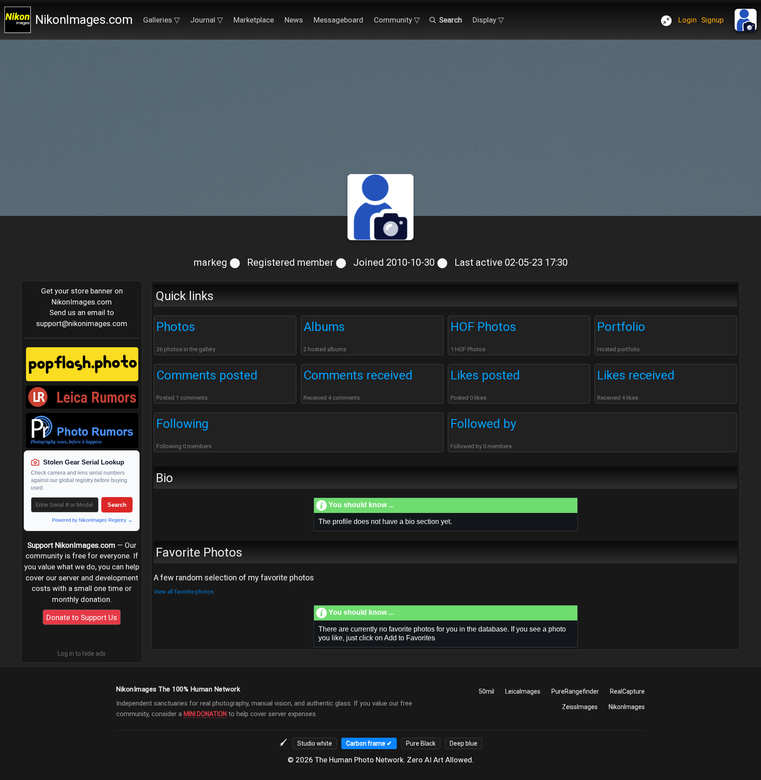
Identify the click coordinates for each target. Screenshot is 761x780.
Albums (324, 326)
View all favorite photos (184, 591)
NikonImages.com (84, 19)
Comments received (358, 375)
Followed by (483, 423)
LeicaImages (522, 691)
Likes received (636, 375)
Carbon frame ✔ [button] (369, 743)
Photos (175, 326)
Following (182, 423)
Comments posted (207, 375)
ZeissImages (580, 706)
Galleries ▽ (161, 19)
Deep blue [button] (463, 743)
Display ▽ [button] (488, 19)
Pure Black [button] (421, 743)
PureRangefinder (575, 691)
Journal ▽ (206, 19)
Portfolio (621, 326)
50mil (486, 691)
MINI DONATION (205, 713)
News (293, 19)
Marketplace (253, 19)
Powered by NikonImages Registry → (92, 520)
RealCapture (627, 691)
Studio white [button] (314, 743)
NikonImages (627, 706)
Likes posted (485, 375)
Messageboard (338, 19)
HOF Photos (483, 326)
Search (116, 504)
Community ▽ (397, 19)
